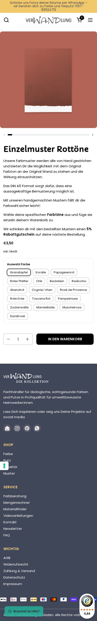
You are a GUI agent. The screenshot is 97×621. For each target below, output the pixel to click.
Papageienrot (64, 272)
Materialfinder (15, 509)
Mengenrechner (16, 502)
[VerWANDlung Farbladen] (48, 20)
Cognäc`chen (42, 290)
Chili (39, 281)
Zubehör (10, 466)
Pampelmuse (68, 298)
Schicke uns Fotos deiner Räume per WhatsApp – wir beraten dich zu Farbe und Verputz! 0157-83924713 (48, 6)
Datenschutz (14, 577)
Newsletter (12, 528)
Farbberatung (14, 496)
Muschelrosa (71, 307)
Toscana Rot (41, 298)
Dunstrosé (17, 316)
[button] (6, 20)
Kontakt (10, 522)
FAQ (6, 535)
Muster (9, 473)
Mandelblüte (45, 307)
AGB (6, 557)
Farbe (8, 453)
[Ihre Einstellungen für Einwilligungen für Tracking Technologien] (4, 466)
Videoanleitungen (18, 515)
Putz (7, 460)
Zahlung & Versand (19, 570)
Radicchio (79, 281)
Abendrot (17, 290)
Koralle (41, 272)
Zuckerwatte (19, 307)
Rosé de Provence (73, 290)
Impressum (12, 583)
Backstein (57, 281)
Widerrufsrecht (15, 564)
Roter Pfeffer (19, 281)
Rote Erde (17, 298)
